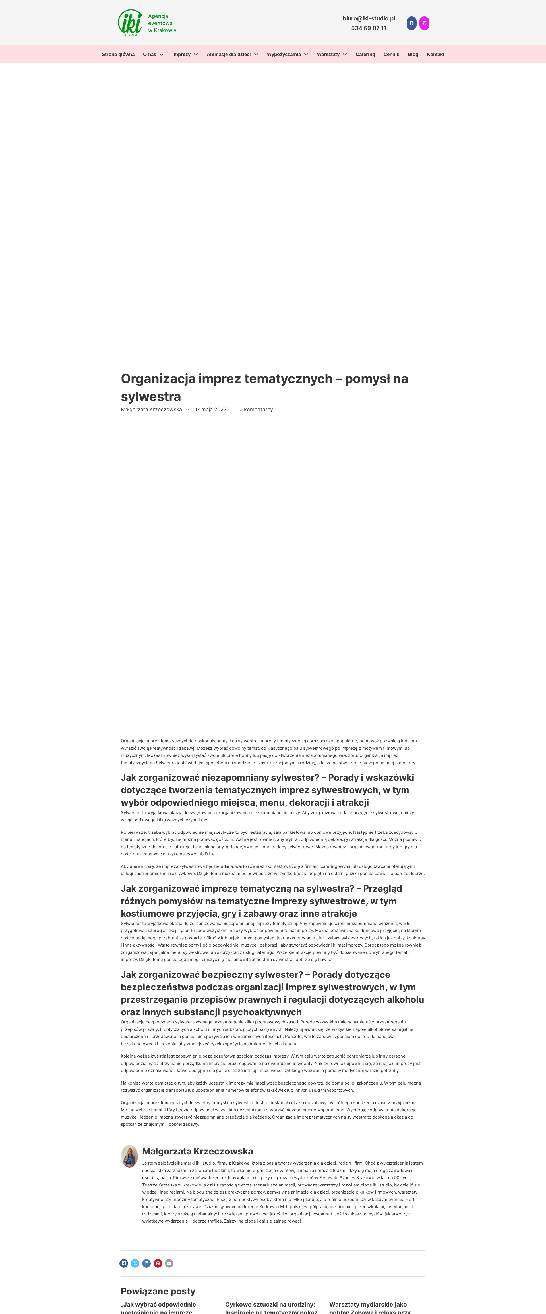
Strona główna (118, 54)
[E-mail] (169, 1263)
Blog (413, 54)
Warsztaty (328, 54)
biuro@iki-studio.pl (369, 18)
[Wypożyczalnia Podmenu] (306, 54)
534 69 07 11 (369, 28)
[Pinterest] (158, 1263)
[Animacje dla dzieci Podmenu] (256, 54)
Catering (365, 54)
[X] (135, 1263)
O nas (149, 54)
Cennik (391, 54)
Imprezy (181, 54)
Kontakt (435, 54)
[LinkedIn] (146, 1263)
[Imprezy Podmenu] (195, 54)
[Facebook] (123, 1263)
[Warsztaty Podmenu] (344, 54)
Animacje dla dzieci (229, 54)
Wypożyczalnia (284, 54)
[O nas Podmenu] (161, 54)
